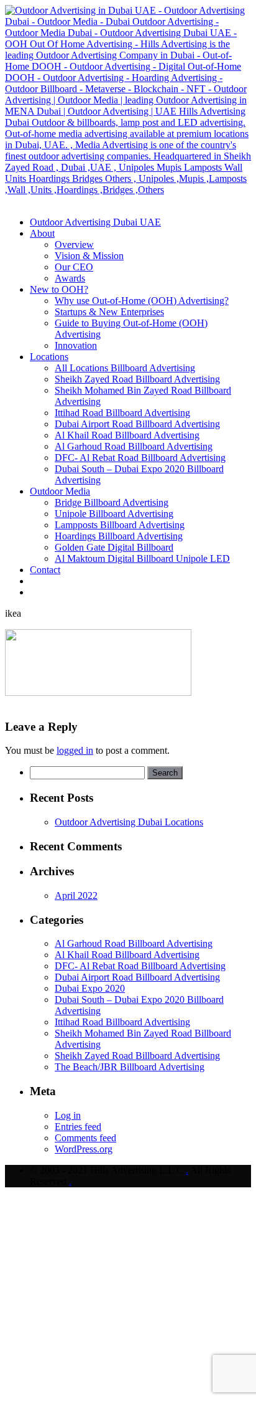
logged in (75, 750)
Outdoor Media (60, 491)
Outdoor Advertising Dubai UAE (95, 222)
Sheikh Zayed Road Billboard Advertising (137, 379)
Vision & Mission (89, 255)
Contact (45, 569)
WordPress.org (83, 1149)
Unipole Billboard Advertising (114, 513)
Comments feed (85, 1138)
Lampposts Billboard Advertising (120, 525)
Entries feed (78, 1126)
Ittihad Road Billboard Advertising (122, 412)
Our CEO (74, 267)
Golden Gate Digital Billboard (114, 547)
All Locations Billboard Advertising (125, 368)
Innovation (76, 345)
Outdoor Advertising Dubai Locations (129, 822)
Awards (70, 278)
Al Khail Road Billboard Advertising (127, 435)
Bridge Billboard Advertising (111, 502)
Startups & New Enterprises (109, 311)
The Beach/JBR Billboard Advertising (129, 1066)
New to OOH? (59, 289)
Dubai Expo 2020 (90, 988)
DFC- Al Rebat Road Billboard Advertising (140, 457)
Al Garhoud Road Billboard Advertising (134, 446)
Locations (49, 356)
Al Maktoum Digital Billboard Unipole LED (142, 558)
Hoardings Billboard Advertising (119, 536)
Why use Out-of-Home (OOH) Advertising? (142, 300)
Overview (74, 244)
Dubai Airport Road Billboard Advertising (137, 424)
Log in (68, 1115)
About (42, 233)
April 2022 (76, 895)
